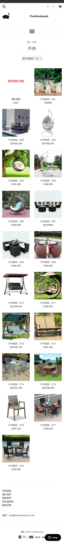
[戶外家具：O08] (16, 245)
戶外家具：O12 (16, 343)
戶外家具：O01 (48, 99)
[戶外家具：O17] (48, 408)
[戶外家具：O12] (16, 326)
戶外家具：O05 (48, 180)
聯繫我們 (6, 497)
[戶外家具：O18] (16, 448)
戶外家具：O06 (16, 221)
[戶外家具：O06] (16, 204)
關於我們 (6, 494)
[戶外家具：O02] (16, 123)
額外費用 (16, 99)
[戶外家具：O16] (16, 408)
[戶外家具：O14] (16, 367)
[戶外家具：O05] (48, 163)
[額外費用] (16, 82)
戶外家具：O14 (16, 384)
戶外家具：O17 (48, 424)
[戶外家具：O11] (48, 285)
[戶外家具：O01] (48, 82)
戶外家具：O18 (16, 465)
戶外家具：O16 (16, 424)
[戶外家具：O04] (16, 163)
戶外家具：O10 (16, 302)
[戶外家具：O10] (16, 285)
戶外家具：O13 (48, 343)
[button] (50, 6)
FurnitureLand (37, 531)
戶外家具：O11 (48, 302)
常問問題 (6, 490)
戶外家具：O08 (16, 262)
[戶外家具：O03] (48, 123)
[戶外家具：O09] (48, 245)
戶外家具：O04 (16, 180)
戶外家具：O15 (48, 384)
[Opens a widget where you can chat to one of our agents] (53, 538)
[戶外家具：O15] (48, 367)
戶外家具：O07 (48, 221)
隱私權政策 (7, 501)
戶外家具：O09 (48, 262)
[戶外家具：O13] (48, 326)
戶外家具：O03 (48, 139)
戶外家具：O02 (16, 139)
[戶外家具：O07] (48, 204)
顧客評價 (6, 505)
